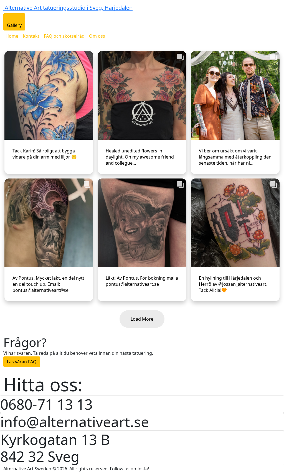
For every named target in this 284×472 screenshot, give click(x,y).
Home (12, 36)
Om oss (97, 36)
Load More (142, 319)
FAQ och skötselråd (64, 36)
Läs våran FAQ (22, 362)
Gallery (14, 25)
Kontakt (31, 36)
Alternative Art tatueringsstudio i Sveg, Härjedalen (69, 7)
